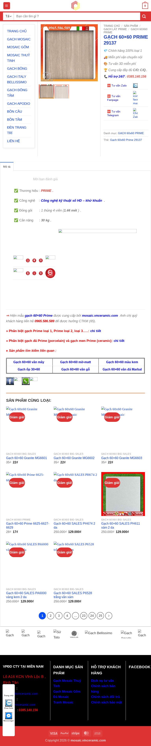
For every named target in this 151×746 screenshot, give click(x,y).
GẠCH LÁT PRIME (115, 29)
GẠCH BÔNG (17, 69)
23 (84, 615)
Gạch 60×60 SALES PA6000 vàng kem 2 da (26, 595)
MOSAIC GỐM (18, 47)
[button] (6, 5)
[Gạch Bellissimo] (100, 634)
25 (100, 615)
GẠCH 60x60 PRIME (131, 133)
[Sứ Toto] (58, 634)
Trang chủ (112, 25)
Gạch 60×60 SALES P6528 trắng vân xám (73, 595)
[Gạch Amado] (126, 634)
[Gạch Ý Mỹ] (42, 634)
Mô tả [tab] (6, 166)
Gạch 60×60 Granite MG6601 (26, 458)
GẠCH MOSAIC (18, 39)
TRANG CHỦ (17, 31)
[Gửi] (144, 16)
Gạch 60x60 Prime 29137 (126, 139)
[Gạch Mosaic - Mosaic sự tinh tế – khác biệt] (75, 5)
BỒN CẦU (14, 111)
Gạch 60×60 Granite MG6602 (74, 458)
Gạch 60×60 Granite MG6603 (121, 458)
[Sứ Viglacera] (74, 634)
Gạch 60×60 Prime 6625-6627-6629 (27, 525)
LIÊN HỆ (13, 141)
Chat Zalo (8, 708)
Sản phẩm (131, 25)
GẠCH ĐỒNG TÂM (17, 92)
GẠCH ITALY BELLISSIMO (17, 79)
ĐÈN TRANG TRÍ (16, 130)
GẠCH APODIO (18, 104)
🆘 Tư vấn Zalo (117, 85)
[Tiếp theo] (108, 615)
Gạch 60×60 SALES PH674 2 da (74, 525)
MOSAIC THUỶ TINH (18, 58)
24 (92, 615)
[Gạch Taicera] (26, 634)
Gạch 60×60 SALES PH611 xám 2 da (120, 525)
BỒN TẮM (14, 120)
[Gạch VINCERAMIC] (11, 634)
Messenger (8, 721)
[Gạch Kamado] (143, 634)
